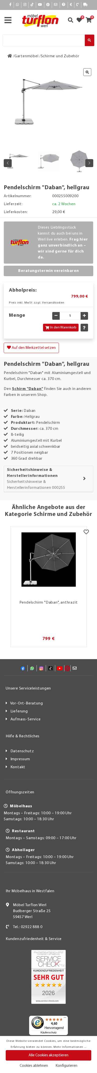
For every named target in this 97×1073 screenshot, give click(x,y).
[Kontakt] (77, 4)
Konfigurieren (66, 1066)
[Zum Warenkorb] (90, 20)
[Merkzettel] (86, 532)
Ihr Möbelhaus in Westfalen (30, 891)
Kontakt (18, 767)
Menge (17, 315)
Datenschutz (22, 751)
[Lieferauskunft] (85, 4)
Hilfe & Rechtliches (23, 736)
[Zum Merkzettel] (80, 20)
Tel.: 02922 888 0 (28, 927)
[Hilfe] (64, 4)
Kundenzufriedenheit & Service (34, 939)
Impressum (20, 759)
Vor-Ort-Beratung (26, 703)
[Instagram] (25, 4)
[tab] (48, 479)
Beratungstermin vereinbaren (48, 271)
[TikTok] (32, 4)
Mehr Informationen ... (69, 1047)
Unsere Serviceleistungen (28, 689)
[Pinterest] (48, 4)
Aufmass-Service (25, 719)
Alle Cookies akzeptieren (48, 1055)
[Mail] (56, 4)
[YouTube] (40, 4)
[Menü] (65, 1019)
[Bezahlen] (71, 4)
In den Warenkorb (63, 327)
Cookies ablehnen (34, 1066)
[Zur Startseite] (9, 56)
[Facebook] (10, 4)
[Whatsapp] (17, 4)
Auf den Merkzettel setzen (33, 348)
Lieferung (19, 711)
